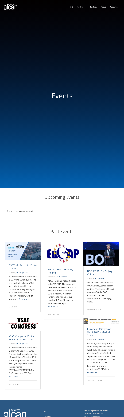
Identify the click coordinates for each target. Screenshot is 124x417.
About (103, 7)
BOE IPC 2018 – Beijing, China (100, 272)
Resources (114, 7)
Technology (92, 7)
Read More (24, 299)
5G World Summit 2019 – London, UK (23, 267)
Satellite (80, 7)
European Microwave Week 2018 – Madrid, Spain (99, 332)
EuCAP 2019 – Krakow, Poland (60, 271)
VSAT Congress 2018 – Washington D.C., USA (21, 338)
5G (71, 7)
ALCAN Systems (22, 272)
